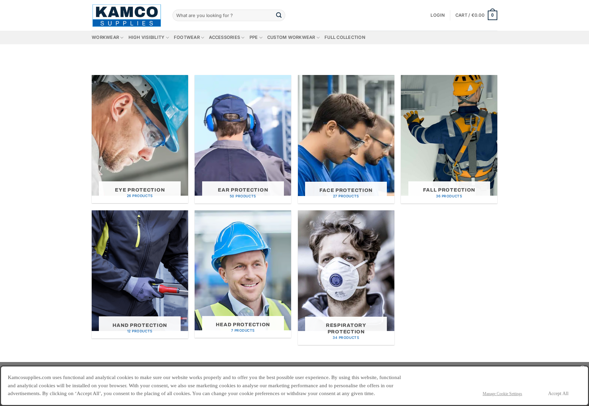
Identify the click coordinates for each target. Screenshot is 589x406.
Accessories (224, 37)
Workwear (105, 37)
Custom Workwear (291, 37)
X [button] (582, 369)
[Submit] (279, 15)
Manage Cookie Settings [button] (502, 393)
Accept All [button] (558, 393)
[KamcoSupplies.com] (127, 15)
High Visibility (147, 37)
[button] (438, 15)
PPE (254, 37)
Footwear (187, 37)
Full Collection (344, 37)
